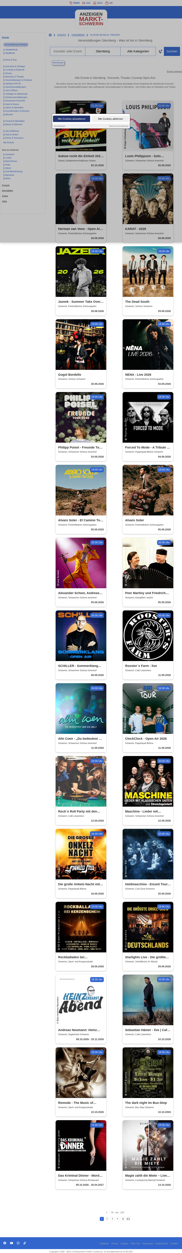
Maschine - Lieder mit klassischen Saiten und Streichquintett (142, 812)
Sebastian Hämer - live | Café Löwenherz (147, 1030)
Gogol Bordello (69, 374)
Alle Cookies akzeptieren (71, 118)
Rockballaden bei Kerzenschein (71, 957)
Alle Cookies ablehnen (110, 118)
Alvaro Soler (134, 520)
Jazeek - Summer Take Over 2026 (79, 302)
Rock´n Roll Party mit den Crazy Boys (77, 812)
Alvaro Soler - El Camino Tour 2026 (80, 520)
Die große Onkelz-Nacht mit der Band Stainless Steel (79, 884)
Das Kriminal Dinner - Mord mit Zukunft (78, 1176)
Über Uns (135, 1243)
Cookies (174, 1243)
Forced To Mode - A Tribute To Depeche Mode (148, 448)
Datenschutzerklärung (118, 126)
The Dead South (137, 301)
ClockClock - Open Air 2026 (146, 738)
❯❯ (128, 1218)
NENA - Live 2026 (138, 374)
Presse (114, 1243)
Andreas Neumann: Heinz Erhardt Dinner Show (77, 1030)
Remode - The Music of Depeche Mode (75, 1103)
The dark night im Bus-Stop (146, 1103)
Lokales (124, 1243)
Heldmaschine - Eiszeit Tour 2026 (146, 884)
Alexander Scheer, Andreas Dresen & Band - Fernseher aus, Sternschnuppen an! (78, 593)
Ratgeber (104, 1243)
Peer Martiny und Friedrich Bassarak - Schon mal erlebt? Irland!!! (147, 593)
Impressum (148, 1243)
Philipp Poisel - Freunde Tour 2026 (80, 448)
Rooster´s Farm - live (141, 666)
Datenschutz (162, 1243)
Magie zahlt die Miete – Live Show (146, 1176)
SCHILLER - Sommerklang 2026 (78, 666)
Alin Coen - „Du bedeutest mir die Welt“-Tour (81, 739)
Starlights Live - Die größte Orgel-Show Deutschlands (145, 957)
